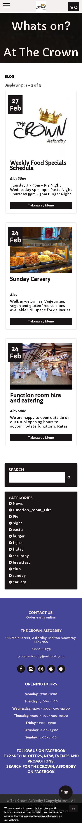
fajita (17, 543)
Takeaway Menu (41, 205)
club (16, 569)
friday (17, 549)
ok (73, 808)
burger (18, 536)
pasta (17, 529)
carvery (19, 582)
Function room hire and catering (35, 398)
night (17, 523)
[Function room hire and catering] (41, 366)
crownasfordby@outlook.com (41, 656)
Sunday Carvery (30, 279)
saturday (20, 556)
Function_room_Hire (32, 510)
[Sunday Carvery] (41, 250)
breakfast (21, 562)
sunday (19, 575)
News (17, 503)
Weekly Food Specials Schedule (38, 166)
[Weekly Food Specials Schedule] (41, 126)
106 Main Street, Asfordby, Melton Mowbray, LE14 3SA (41, 640)
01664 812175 (41, 649)
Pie (15, 516)
